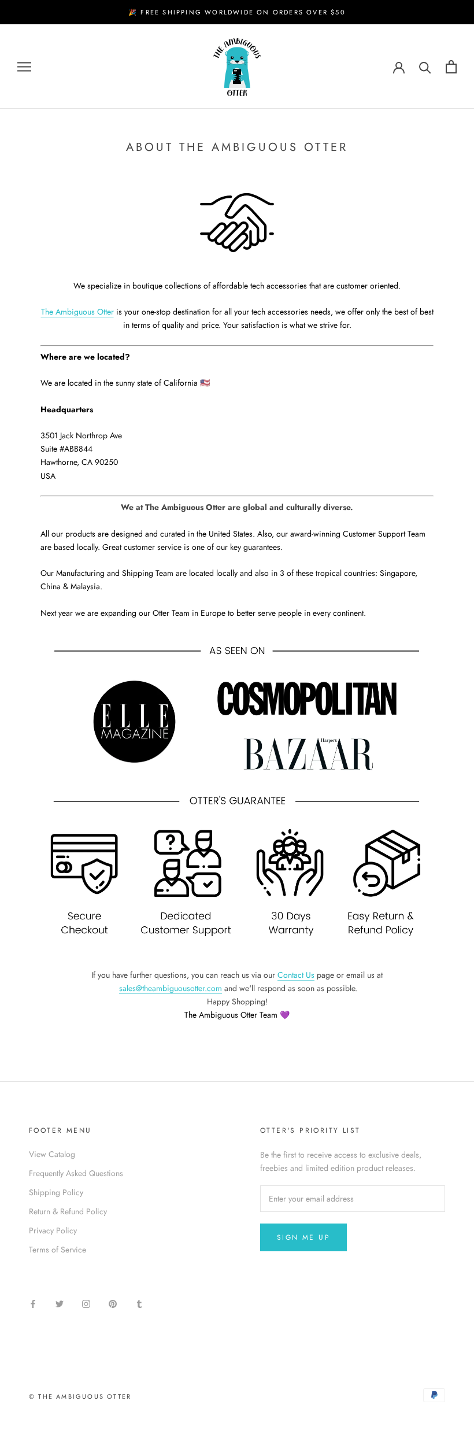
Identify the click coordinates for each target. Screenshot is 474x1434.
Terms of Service (57, 1249)
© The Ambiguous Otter (80, 1396)
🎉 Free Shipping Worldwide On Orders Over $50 (237, 12)
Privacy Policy (53, 1230)
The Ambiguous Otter (77, 311)
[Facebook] (33, 1303)
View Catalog (52, 1154)
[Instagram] (86, 1303)
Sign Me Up (303, 1237)
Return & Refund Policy (68, 1211)
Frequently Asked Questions (76, 1173)
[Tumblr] (139, 1303)
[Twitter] (59, 1303)
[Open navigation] (24, 67)
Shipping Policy (56, 1192)
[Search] (425, 67)
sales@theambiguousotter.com (170, 988)
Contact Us (295, 975)
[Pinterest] (113, 1303)
